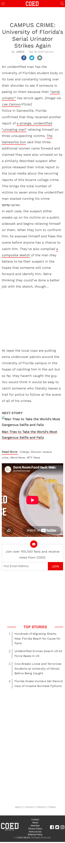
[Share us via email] (39, 57)
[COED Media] (10, 830)
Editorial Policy (35, 834)
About (35, 822)
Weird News (17, 457)
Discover (36, 451)
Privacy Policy (35, 828)
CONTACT (30, 807)
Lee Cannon (11, 104)
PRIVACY (41, 807)
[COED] (32, 3)
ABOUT (19, 807)
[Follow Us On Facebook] (52, 827)
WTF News (33, 457)
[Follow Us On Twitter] (57, 827)
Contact (35, 819)
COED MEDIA (23, 837)
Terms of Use (35, 831)
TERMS (52, 807)
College (24, 451)
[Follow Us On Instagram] (62, 827)
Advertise (35, 825)
